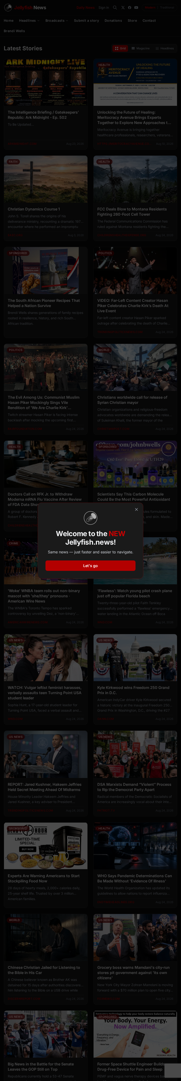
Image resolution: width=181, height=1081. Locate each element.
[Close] (136, 509)
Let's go (90, 565)
